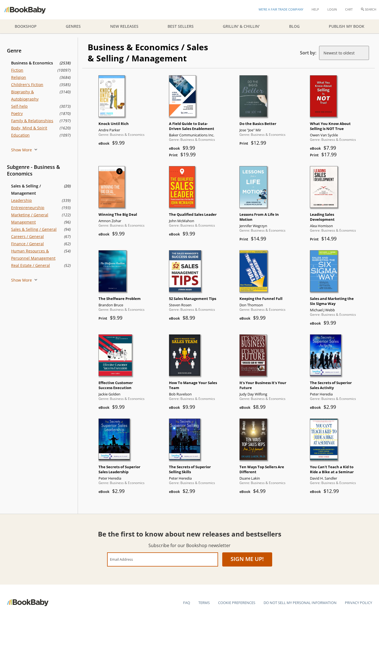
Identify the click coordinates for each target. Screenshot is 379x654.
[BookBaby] (30, 9)
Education (20, 135)
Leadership (21, 200)
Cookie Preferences (236, 602)
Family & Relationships (32, 120)
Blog (294, 26)
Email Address (121, 559)
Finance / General (27, 243)
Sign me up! (247, 559)
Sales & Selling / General (34, 229)
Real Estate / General (30, 265)
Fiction (17, 70)
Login (332, 9)
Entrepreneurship (27, 207)
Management (23, 222)
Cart (349, 9)
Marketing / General (29, 214)
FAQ (186, 602)
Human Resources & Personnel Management (33, 254)
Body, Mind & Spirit (29, 128)
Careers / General (27, 236)
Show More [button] (22, 149)
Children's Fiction (27, 84)
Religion (18, 77)
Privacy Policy (358, 602)
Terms (204, 602)
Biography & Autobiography (25, 95)
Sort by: (308, 53)
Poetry (17, 113)
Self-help (19, 106)
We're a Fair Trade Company (281, 9)
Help (315, 9)
